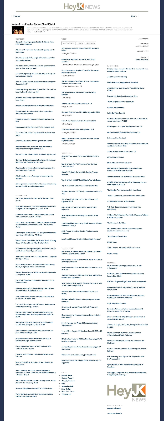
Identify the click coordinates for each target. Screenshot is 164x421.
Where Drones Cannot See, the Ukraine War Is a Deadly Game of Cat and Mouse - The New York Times (36, 241)
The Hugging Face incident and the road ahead (124, 190)
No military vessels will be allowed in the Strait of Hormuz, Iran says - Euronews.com (33, 339)
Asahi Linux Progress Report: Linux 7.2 (121, 151)
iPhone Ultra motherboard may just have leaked (78, 355)
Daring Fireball (67, 386)
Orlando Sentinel (68, 381)
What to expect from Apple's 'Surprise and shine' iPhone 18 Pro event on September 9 (81, 284)
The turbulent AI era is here (117, 236)
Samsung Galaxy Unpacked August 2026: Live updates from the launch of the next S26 (36, 90)
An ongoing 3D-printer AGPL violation (121, 201)
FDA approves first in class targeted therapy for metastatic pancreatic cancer (124, 229)
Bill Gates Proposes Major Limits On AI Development (126, 281)
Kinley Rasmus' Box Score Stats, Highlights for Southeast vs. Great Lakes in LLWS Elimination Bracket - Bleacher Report (36, 372)
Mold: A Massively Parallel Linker (119, 163)
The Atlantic (66, 394)
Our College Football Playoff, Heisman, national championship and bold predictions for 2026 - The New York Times (36, 224)
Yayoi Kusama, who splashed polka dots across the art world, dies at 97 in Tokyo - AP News (36, 249)
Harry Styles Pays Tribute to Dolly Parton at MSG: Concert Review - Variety (34, 347)
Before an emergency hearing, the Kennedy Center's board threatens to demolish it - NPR (35, 289)
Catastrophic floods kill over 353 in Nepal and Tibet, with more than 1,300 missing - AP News (36, 233)
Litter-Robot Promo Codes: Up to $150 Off (76, 103)
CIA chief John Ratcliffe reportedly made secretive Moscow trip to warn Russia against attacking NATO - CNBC (35, 314)
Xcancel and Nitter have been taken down (122, 96)
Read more (38, 32)
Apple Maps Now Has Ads (116, 303)
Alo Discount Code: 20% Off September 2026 (77, 129)
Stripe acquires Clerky (115, 157)
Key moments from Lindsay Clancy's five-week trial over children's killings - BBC (34, 331)
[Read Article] (27, 27)
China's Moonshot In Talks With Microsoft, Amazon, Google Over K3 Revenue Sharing (125, 296)
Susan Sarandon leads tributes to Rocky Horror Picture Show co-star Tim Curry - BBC (36, 381)
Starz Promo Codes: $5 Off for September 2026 (78, 121)
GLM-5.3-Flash (112, 253)
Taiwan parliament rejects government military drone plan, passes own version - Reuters (35, 215)
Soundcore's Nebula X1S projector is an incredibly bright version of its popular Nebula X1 (34, 147)
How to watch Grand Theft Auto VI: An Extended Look (35, 127)
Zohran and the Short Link (116, 138)
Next (134, 16)
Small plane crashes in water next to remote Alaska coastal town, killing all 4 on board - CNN (34, 323)
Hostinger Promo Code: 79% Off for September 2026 (80, 112)
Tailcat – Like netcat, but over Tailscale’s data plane (126, 195)
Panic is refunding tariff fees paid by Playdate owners (35, 105)
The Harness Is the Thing (116, 223)
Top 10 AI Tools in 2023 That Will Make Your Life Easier (81, 180)
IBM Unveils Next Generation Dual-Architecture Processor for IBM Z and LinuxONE (124, 169)
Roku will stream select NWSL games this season (34, 141)
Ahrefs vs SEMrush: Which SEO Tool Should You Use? (81, 239)
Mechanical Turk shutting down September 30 (123, 132)
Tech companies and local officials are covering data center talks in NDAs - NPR (35, 297)
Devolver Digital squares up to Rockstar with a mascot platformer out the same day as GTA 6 (35, 161)
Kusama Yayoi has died (115, 107)
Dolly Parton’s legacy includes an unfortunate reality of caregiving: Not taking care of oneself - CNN (36, 207)
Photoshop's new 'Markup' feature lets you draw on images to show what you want (35, 67)
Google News (66, 375)
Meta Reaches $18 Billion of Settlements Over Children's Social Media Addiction (124, 334)
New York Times (67, 391)
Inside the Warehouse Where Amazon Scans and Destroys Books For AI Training (125, 310)
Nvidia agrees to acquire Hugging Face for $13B (124, 126)
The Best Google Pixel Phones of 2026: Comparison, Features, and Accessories (80, 82)
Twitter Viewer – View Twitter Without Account (123, 248)
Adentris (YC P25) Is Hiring (117, 77)
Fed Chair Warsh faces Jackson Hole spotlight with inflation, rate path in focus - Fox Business (35, 265)
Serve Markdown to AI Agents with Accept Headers (126, 176)
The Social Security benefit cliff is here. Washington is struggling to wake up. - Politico (35, 305)
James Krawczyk (142, 59)
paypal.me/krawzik (114, 408)
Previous (16, 16)
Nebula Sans (112, 242)
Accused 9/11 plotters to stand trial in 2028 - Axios (34, 388)
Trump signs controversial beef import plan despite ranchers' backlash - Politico (34, 395)
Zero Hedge (66, 389)
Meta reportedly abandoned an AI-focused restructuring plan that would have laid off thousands (36, 185)
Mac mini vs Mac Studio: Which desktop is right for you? (36, 154)
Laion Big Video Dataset (116, 113)
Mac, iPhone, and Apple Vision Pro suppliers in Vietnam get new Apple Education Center (81, 252)
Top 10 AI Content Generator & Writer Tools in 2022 (79, 185)
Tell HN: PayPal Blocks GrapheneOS (120, 102)
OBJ (63, 383)
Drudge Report (67, 378)
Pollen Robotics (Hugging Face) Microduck (122, 82)
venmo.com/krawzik (114, 413)
